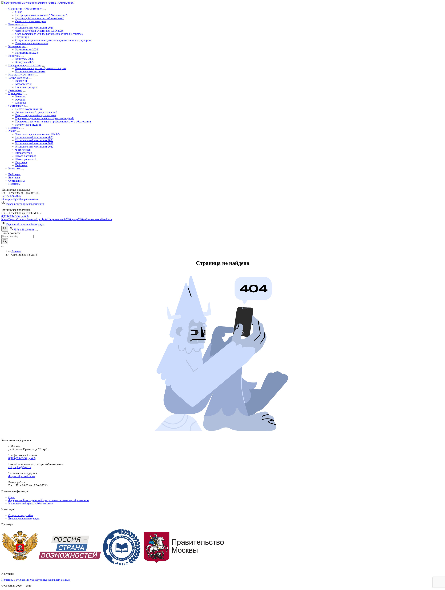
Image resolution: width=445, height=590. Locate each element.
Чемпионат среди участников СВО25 (37, 134)
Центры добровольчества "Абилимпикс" (39, 18)
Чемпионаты (15, 24)
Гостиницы (22, 36)
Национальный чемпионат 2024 (34, 140)
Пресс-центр (15, 93)
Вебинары (21, 165)
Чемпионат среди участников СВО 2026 (39, 30)
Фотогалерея (22, 149)
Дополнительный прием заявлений (36, 112)
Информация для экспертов (24, 65)
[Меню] (36, 230)
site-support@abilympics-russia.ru (20, 199)
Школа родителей (25, 159)
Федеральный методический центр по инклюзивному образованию (48, 500)
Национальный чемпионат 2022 (34, 146)
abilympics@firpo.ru (19, 467)
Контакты (14, 168)
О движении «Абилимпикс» (25, 8)
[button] (22, 229)
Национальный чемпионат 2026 (34, 27)
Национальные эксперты (30, 71)
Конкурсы (14, 55)
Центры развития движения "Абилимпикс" (41, 15)
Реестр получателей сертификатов (35, 115)
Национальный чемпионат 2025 (34, 137)
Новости (20, 96)
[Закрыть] (2, 246)
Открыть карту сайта (20, 515)
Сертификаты (16, 105)
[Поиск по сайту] (4, 229)
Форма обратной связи (21, 476)
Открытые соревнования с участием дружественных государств (53, 40)
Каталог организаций (28, 124)
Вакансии (21, 80)
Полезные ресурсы (26, 87)
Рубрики (20, 99)
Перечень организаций (29, 108)
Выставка (21, 162)
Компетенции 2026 (26, 49)
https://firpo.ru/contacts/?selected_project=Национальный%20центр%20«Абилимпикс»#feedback (56, 219)
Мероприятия (23, 83)
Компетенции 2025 (26, 52)
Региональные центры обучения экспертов (40, 68)
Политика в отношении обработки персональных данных (35, 579)
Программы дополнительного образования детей (44, 118)
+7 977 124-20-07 (11, 195)
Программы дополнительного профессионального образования (53, 121)
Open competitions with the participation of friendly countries (49, 33)
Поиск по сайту (10, 233)
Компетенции (16, 46)
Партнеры (14, 127)
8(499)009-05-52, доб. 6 (15, 216)
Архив (12, 130)
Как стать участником (21, 74)
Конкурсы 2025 (24, 62)
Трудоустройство (18, 77)
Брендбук (20, 102)
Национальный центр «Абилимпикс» (30, 503)
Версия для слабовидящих (23, 518)
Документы (15, 90)
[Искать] (4, 241)
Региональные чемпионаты (31, 43)
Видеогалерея (23, 152)
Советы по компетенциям (30, 21)
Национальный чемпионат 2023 (34, 143)
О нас (18, 11)
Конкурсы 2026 (24, 58)
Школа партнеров (25, 155)
